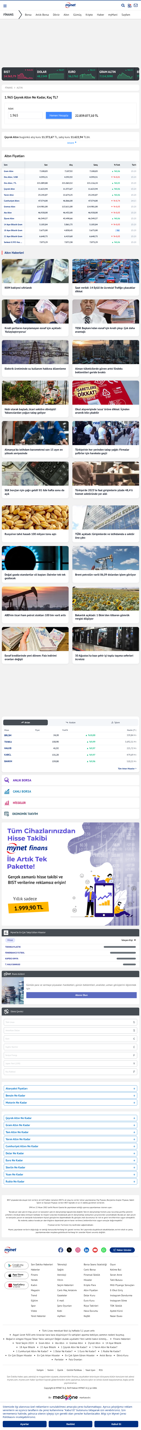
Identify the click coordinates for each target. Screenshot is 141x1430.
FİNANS (8, 15)
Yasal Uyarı (90, 1370)
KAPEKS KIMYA (11, 958)
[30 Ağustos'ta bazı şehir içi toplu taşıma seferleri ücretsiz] (105, 639)
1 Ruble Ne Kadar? (111, 1351)
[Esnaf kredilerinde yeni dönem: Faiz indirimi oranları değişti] (35, 639)
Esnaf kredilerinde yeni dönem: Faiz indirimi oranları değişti (31, 657)
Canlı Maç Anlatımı (67, 1290)
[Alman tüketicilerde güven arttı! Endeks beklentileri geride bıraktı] (105, 352)
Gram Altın (8, 171)
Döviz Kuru (122, 1355)
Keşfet (87, 1316)
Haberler (35, 1269)
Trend (34, 1295)
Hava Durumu (91, 1310)
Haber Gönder (124, 1250)
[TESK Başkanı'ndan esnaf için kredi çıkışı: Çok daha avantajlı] (105, 311)
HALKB (7, 748)
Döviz (56, 14)
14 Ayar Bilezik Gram (13, 224)
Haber (100, 14)
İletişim (40, 1370)
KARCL (7, 754)
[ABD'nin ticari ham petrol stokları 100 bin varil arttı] (35, 599)
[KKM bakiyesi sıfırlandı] (35, 271)
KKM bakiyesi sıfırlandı (18, 287)
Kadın (34, 1285)
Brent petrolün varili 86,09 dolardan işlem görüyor (105, 574)
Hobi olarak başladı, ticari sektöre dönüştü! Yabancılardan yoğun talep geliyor (30, 410)
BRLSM (7, 735)
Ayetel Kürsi (116, 1310)
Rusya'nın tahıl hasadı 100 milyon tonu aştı (30, 534)
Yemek (34, 1279)
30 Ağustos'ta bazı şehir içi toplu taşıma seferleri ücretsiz (104, 657)
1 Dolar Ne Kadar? (62, 1351)
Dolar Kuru (89, 1295)
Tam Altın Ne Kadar (17, 1132)
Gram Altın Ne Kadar (18, 1125)
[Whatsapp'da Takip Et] (103, 1250)
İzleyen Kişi (127, 940)
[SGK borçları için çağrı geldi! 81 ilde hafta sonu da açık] (35, 474)
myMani (112, 14)
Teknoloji (62, 1264)
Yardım (50, 1370)
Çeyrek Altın (9, 189)
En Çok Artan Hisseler (48, 1355)
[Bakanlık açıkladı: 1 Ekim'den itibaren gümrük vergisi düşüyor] (105, 599)
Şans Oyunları (64, 1305)
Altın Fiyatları (91, 1290)
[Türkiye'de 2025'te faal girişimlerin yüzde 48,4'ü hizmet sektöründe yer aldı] (105, 474)
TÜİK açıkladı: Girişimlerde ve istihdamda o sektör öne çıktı (104, 535)
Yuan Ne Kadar (14, 1174)
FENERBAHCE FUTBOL (15, 952)
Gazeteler (62, 1295)
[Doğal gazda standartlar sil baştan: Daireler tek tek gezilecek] (35, 558)
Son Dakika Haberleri (42, 1264)
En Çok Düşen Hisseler (20, 1355)
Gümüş (77, 14)
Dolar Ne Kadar (15, 1153)
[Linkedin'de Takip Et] (86, 1250)
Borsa (28, 14)
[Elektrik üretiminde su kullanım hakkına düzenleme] (35, 352)
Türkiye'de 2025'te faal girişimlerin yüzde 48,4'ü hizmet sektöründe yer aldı (104, 491)
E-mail (60, 1300)
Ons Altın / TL (10, 183)
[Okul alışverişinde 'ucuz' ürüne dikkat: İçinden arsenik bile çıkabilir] (105, 393)
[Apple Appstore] (16, 1275)
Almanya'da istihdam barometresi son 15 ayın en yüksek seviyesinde (34, 451)
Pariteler (59, 1359)
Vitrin (60, 1279)
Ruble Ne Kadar (15, 1181)
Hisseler (88, 1279)
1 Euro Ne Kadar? (87, 1351)
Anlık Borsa (42, 14)
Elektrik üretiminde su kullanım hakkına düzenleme (35, 368)
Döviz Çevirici (17, 1011)
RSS (101, 1370)
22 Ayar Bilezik (48, 1347)
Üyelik (60, 1370)
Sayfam (126, 14)
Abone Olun (81, 995)
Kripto (89, 14)
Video (34, 1310)
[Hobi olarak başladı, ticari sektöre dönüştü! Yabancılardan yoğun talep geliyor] (35, 393)
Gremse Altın (9, 206)
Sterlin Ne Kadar (15, 1167)
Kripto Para (90, 1285)
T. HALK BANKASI (12, 964)
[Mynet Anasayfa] (70, 5)
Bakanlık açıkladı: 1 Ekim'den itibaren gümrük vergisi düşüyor (102, 616)
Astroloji (61, 1274)
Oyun (113, 1264)
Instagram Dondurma (121, 1295)
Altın (66, 14)
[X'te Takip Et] (69, 1250)
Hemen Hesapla (59, 115)
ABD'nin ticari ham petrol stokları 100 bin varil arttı (35, 615)
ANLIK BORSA (22, 780)
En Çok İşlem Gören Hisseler (80, 1355)
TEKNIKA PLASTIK (13, 947)
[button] (4, 6)
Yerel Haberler (38, 1316)
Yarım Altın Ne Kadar (18, 1139)
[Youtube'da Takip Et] (95, 1250)
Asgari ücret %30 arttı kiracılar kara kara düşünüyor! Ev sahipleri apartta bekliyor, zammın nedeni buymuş (68, 1334)
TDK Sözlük (116, 1305)
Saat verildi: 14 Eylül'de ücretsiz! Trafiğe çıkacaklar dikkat (105, 289)
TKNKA (8, 741)
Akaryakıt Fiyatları (17, 1088)
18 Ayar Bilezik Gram (13, 230)
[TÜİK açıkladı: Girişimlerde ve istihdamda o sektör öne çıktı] (105, 517)
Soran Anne (116, 1274)
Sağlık (60, 1269)
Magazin (35, 1290)
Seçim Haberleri (65, 1285)
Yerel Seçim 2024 (25, 1343)
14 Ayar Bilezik (113, 1343)
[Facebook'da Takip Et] (60, 1250)
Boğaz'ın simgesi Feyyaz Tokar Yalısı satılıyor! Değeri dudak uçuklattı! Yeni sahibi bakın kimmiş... (57, 1338)
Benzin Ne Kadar (15, 1095)
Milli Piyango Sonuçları (122, 1285)
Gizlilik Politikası (74, 1370)
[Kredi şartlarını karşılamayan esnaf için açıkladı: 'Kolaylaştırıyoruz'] (35, 311)
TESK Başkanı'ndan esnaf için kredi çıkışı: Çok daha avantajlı (105, 329)
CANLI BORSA (22, 791)
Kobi (59, 1310)
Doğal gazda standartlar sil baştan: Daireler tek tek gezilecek (35, 576)
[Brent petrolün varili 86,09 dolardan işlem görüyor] (105, 558)
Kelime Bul (115, 1269)
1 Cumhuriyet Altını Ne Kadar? (32, 1351)
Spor (33, 1305)
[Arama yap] (123, 5)
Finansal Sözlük (92, 1274)
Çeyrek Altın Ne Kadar (19, 1118)
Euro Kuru (89, 1300)
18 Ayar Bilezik (27, 1347)
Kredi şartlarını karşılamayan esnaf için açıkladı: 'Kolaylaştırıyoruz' (33, 329)
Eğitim (34, 1300)
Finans (34, 1274)
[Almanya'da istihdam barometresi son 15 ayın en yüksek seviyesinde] (35, 433)
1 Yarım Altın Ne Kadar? (104, 1347)
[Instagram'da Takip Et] (77, 1250)
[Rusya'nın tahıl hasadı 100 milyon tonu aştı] (35, 517)
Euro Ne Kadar (14, 1160)
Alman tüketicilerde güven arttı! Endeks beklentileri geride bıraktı (99, 370)
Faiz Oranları (75, 1359)
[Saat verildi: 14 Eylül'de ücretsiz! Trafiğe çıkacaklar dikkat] (105, 271)
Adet (10, 108)
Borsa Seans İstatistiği (95, 1264)
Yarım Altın (9, 195)
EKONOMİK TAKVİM (25, 814)
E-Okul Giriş (116, 1290)
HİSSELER (19, 803)
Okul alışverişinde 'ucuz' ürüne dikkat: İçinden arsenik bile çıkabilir (102, 410)
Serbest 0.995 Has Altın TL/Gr (13, 242)
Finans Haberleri (122, 1338)
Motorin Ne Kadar (16, 1102)
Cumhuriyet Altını (11, 201)
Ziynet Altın (9, 218)
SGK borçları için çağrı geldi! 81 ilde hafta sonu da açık (34, 491)
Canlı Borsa (90, 1269)
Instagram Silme (118, 1300)
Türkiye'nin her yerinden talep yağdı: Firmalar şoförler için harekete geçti (102, 451)
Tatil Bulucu (116, 1279)
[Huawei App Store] (16, 1285)
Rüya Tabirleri (91, 1305)
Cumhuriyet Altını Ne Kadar (22, 1146)
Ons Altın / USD (11, 177)
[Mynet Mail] (136, 5)
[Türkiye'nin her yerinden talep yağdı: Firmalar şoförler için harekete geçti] (105, 433)
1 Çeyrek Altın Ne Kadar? (74, 1347)
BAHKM (8, 761)
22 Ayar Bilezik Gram (13, 236)
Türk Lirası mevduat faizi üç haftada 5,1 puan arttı (68, 1330)
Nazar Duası (116, 1316)
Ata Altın (8, 212)
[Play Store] (16, 1265)
